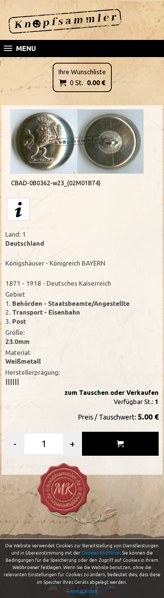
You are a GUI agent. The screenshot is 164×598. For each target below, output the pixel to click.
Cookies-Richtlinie (101, 552)
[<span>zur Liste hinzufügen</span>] (120, 444)
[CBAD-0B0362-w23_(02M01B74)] (77, 140)
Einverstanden (82, 591)
